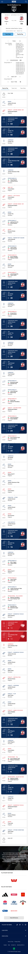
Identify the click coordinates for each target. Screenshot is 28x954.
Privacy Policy (17, 941)
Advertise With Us (20, 945)
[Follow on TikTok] (17, 924)
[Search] (26, 2)
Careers (5, 945)
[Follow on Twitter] (22, 924)
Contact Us (13, 945)
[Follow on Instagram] (25, 924)
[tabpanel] (14, 468)
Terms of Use (10, 941)
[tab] (5, 88)
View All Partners (14, 918)
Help (9, 945)
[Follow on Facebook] (20, 924)
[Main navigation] (2, 2)
